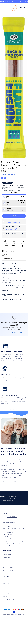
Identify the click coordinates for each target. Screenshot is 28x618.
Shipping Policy (7, 554)
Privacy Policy (6, 564)
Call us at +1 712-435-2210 (14, 333)
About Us (5, 590)
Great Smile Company (11, 614)
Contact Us (5, 596)
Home (4, 580)
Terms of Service (7, 583)
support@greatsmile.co (9, 522)
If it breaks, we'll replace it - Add (14, 235)
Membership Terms (8, 567)
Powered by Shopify (20, 614)
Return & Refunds (7, 561)
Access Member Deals (8, 599)
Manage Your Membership (9, 570)
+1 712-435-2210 (12, 517)
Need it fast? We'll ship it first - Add (14, 221)
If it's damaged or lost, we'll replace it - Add (13, 228)
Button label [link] (14, 409)
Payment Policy (7, 557)
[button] (3, 7)
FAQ (4, 586)
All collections (6, 593)
